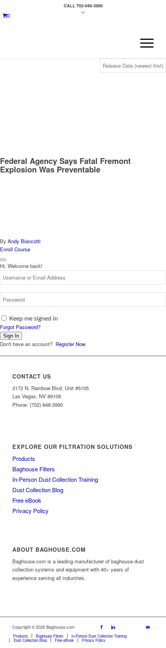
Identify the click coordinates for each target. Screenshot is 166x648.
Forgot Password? (20, 327)
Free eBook (26, 500)
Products (23, 458)
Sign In (11, 336)
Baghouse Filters (33, 469)
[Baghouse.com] (68, 42)
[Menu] (143, 42)
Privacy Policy (30, 510)
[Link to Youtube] (124, 627)
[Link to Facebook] (101, 627)
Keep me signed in (33, 318)
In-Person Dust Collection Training (55, 479)
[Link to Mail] (148, 627)
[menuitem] (143, 42)
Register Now (70, 344)
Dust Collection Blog (37, 490)
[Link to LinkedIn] (113, 627)
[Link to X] (136, 627)
